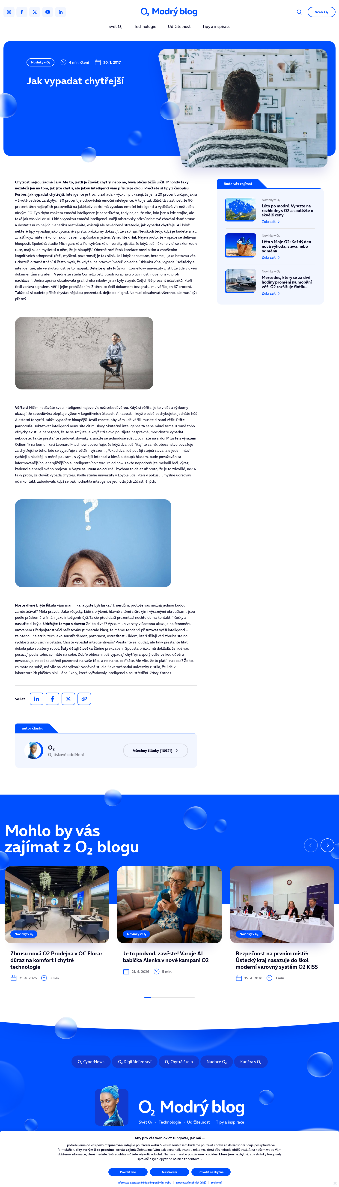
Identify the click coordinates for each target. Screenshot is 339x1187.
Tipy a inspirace (216, 26)
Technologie (145, 26)
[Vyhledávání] (299, 12)
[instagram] (9, 12)
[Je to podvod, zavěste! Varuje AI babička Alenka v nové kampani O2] (169, 920)
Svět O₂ (115, 26)
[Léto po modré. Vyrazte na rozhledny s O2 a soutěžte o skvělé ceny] (270, 212)
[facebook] (21, 12)
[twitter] (34, 12)
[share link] (84, 699)
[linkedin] (60, 12)
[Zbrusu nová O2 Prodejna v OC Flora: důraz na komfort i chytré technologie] (57, 923)
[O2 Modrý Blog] (169, 12)
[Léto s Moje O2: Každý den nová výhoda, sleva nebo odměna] (270, 246)
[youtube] (47, 12)
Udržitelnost (179, 26)
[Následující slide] (327, 845)
